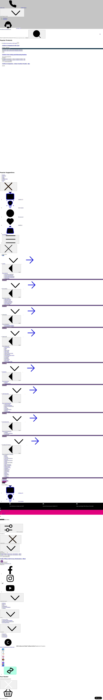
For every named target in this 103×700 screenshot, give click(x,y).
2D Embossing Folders (9, 325)
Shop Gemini (5, 273)
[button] (100, 34)
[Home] (5, 29)
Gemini (3, 179)
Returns (4, 604)
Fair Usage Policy (5, 622)
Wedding (6, 468)
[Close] (8, 186)
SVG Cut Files (7, 304)
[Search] (36, 34)
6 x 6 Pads (6, 357)
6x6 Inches (6, 360)
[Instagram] (10, 582)
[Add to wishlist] (18, 43)
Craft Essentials (5, 393)
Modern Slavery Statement (8, 621)
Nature (5, 456)
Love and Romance (8, 458)
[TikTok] (2, 583)
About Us (4, 633)
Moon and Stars (7, 464)
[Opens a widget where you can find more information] (98, 698)
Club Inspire (4, 635)
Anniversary (6, 471)
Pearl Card (6, 351)
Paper (3, 177)
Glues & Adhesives (8, 405)
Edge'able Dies (7, 300)
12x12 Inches (7, 359)
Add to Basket (4, 562)
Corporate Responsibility (7, 620)
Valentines (6, 470)
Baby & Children (7, 465)
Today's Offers (5, 480)
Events (3, 482)
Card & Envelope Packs (9, 355)
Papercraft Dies (7, 299)
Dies (3, 181)
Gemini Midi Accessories (9, 276)
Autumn (6, 459)
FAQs (3, 605)
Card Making (7, 347)
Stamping (4, 371)
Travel (5, 475)
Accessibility (4, 606)
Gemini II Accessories (8, 275)
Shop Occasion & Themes (7, 454)
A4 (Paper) (6, 358)
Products (2, 519)
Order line (13, 7)
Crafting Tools (7, 404)
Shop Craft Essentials (6, 403)
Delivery (4, 603)
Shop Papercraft (5, 346)
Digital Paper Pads (8, 361)
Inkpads (6, 432)
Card (3, 176)
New (3, 255)
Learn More (6, 519)
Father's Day (7, 469)
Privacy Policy (5, 619)
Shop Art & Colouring (6, 431)
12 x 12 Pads (6, 356)
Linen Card (6, 352)
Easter (5, 472)
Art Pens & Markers (8, 433)
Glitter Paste (5, 178)
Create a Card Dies (8, 301)
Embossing (4, 314)
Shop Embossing (5, 324)
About (3, 514)
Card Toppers (7, 354)
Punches (6, 408)
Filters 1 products (19, 531)
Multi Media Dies (7, 303)
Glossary (4, 608)
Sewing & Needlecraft (9, 406)
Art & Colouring (5, 421)
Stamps (6, 382)
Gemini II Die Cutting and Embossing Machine (14, 54)
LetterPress (6, 278)
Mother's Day (7, 466)
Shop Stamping (5, 381)
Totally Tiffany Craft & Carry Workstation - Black (13, 558)
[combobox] (20, 37)
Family (5, 463)
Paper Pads (6, 350)
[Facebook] (10, 573)
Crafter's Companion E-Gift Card (10, 45)
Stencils (6, 410)
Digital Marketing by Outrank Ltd (7, 647)
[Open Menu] (10, 239)
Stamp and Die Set (8, 302)
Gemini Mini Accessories (9, 277)
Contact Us (18, 28)
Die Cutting (4, 288)
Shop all (4, 513)
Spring (3, 174)
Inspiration (4, 479)
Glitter (5, 407)
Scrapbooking (7, 411)
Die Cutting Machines (8, 274)
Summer (6, 457)
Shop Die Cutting (6, 298)
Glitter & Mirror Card (8, 353)
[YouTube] (10, 591)
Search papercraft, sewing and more (8, 37)
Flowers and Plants (8, 460)
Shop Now (4, 280)
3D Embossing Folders (9, 326)
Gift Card (4, 175)
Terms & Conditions (6, 607)
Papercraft (4, 336)
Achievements (7, 467)
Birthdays (6, 473)
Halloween (6, 474)
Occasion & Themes (6, 444)
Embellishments (7, 409)
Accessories (6, 434)
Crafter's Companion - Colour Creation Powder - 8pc (16, 63)
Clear (27, 37)
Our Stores (4, 636)
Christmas (6, 476)
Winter (5, 461)
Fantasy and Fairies (8, 462)
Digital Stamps (7, 383)
